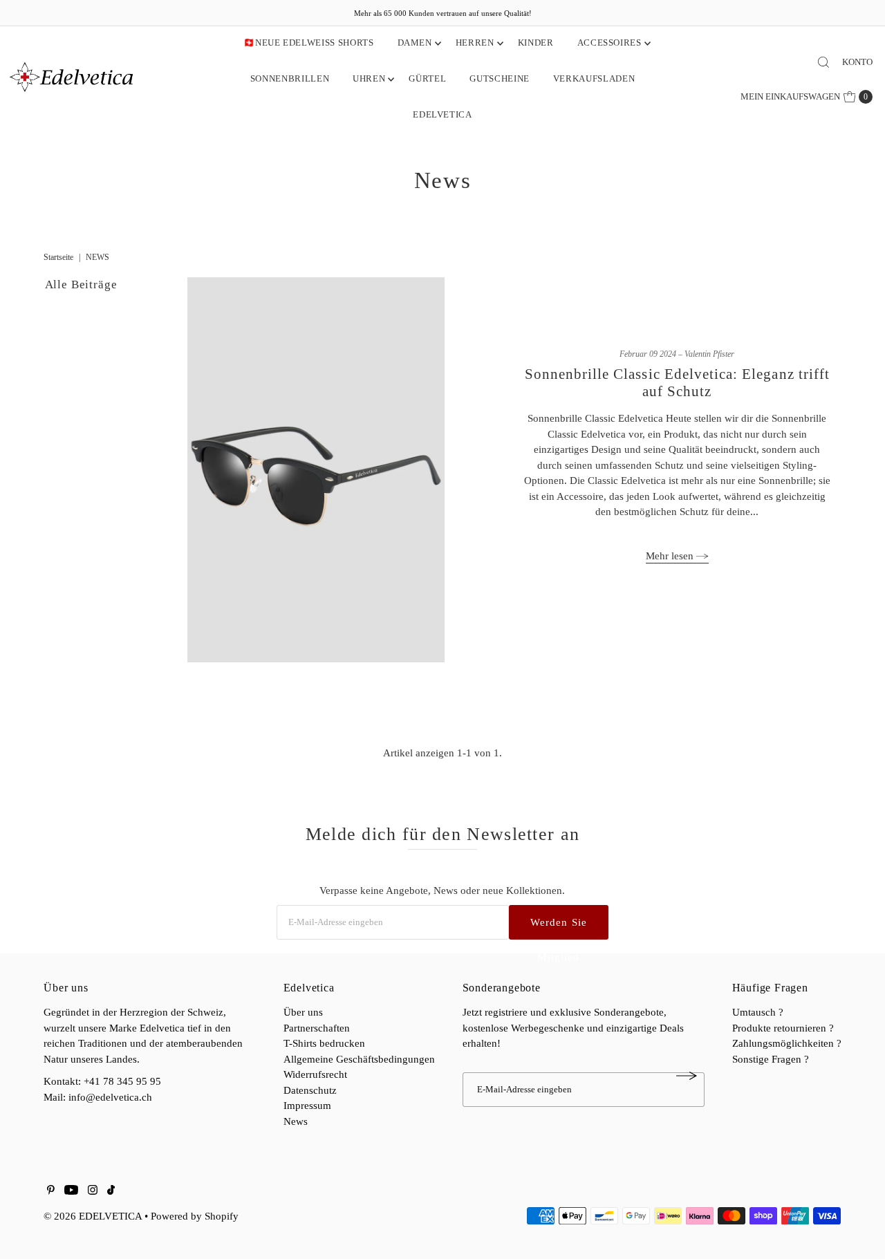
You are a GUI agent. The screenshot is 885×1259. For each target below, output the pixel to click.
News (295, 1121)
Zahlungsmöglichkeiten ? (786, 1043)
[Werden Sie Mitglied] (687, 1076)
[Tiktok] (111, 1191)
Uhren (369, 78)
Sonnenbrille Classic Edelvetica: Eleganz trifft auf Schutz (677, 383)
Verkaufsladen (594, 78)
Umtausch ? (757, 1012)
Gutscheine (499, 78)
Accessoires (609, 42)
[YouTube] (71, 1191)
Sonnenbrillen (289, 78)
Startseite (58, 257)
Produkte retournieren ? (783, 1028)
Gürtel (427, 78)
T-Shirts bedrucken (324, 1043)
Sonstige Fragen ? (770, 1059)
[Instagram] (92, 1191)
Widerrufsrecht (315, 1074)
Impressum (307, 1105)
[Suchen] (823, 62)
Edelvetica (442, 114)
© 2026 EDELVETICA (93, 1216)
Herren (475, 42)
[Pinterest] (51, 1191)
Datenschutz (310, 1090)
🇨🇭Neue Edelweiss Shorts (308, 42)
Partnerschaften (316, 1028)
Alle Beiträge (81, 284)
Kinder (536, 42)
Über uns (303, 1012)
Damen (415, 42)
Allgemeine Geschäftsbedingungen (359, 1059)
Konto (857, 62)
